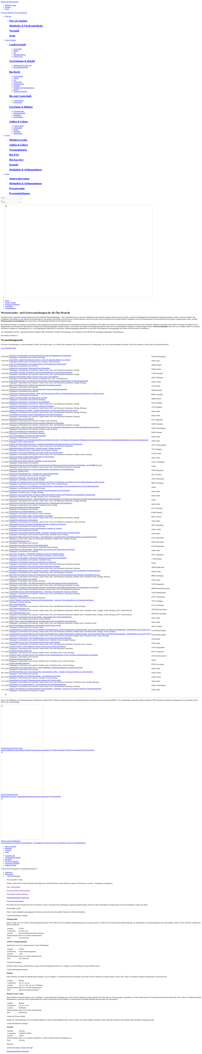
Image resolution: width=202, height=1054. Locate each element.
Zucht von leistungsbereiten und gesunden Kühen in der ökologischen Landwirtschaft (37, 364)
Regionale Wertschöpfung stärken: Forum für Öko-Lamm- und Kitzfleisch (33, 377)
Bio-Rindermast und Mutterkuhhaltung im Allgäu (25, 511)
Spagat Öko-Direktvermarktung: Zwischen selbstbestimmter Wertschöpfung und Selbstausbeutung (41, 469)
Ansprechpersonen (19, 178)
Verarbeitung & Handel (22, 61)
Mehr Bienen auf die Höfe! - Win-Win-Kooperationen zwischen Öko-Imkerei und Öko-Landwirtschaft (43, 583)
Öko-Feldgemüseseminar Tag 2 (19, 613)
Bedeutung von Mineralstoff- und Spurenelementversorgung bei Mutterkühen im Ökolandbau (40, 355)
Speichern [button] (10, 1044)
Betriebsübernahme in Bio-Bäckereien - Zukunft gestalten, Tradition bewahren (35, 448)
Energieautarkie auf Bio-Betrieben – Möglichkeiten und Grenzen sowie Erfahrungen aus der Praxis (42, 549)
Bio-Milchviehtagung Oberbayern (20, 651)
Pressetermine (17, 188)
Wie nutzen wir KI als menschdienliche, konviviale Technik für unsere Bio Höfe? (36, 452)
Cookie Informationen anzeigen (17, 915)
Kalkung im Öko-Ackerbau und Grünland (23, 579)
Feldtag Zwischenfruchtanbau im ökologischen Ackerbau (28, 398)
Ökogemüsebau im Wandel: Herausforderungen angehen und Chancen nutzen (35, 680)
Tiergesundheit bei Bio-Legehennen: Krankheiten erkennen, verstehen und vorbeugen (37, 524)
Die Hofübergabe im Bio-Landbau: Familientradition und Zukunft (31, 516)
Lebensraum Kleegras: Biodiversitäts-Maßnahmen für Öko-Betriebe (31, 457)
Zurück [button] (9, 1048)
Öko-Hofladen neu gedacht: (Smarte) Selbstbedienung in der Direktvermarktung (35, 414)
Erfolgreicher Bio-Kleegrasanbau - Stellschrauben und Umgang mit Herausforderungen (38, 389)
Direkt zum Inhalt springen (10, 2)
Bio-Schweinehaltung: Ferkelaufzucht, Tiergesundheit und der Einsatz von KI (35, 625)
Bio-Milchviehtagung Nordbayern (20, 659)
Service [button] (7, 135)
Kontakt (7, 7)
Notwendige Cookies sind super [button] (17, 894)
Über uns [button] (8, 16)
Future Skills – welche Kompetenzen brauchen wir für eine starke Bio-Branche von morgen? (40, 360)
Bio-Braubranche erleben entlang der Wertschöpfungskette (28, 545)
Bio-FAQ (14, 154)
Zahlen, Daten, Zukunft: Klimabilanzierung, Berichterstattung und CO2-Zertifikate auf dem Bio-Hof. (42, 621)
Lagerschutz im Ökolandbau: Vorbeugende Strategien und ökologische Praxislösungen (38, 558)
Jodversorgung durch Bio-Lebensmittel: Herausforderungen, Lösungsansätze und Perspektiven (40, 503)
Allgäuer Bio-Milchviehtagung (19, 663)
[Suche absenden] (21, 198)
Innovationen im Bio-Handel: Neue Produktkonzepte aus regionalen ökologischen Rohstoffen (40, 638)
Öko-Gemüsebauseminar (17, 604)
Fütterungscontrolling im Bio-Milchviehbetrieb (24, 507)
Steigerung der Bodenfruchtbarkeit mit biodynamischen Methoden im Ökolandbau (36, 423)
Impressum (8, 872)
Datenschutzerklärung (14, 898)
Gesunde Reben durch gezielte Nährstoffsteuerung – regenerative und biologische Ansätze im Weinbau (43, 592)
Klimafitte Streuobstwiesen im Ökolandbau (23, 520)
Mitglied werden (10, 5)
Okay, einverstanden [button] (13, 887)
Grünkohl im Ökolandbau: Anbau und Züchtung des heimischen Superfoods (34, 566)
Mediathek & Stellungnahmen (25, 169)
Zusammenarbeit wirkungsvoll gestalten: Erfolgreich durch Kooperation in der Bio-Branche (39, 490)
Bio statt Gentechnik (20, 96)
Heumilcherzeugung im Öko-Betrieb (21, 419)
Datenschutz (9, 874)
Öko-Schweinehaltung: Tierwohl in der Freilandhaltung (27, 436)
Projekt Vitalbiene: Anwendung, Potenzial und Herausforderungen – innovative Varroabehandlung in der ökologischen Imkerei (51, 600)
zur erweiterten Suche (9, 348)
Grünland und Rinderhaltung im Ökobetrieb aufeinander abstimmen (31, 406)
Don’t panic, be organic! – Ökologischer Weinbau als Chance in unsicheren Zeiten (36, 554)
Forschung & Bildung (21, 107)
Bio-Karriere (16, 159)
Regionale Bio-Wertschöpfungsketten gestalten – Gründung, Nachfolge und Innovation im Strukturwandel (44, 533)
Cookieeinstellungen (13, 876)
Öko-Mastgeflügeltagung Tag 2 (19, 541)
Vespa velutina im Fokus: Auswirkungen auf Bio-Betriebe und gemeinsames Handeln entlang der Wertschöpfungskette (48, 381)
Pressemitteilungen (19, 193)
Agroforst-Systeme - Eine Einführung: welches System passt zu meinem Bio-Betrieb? (37, 646)
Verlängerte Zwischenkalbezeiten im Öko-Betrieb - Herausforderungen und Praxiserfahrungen (40, 617)
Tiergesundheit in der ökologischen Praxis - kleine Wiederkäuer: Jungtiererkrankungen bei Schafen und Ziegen (46, 667)
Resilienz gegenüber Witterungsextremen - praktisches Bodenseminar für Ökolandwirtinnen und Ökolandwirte (45, 444)
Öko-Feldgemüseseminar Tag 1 (19, 608)
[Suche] (2, 200)
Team (12, 35)
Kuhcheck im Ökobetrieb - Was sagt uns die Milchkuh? (27, 478)
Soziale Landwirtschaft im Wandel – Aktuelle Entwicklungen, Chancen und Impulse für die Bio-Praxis (43, 410)
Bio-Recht (14, 72)
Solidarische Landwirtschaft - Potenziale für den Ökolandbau (29, 368)
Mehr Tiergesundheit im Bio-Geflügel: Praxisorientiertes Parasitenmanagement (35, 385)
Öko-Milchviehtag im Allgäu (18, 596)
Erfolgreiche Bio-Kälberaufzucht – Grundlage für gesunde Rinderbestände (34, 474)
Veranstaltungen (18, 149)
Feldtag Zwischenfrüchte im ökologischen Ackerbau (26, 431)
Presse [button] (7, 174)
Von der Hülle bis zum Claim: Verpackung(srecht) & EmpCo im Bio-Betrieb (34, 642)
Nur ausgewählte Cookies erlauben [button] (18, 890)
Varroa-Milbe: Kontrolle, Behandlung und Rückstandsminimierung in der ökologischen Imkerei (40, 372)
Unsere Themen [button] (10, 40)
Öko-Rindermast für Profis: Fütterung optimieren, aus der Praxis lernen (32, 461)
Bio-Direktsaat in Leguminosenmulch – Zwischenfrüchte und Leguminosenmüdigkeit (37, 684)
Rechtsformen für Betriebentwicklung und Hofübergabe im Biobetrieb (32, 562)
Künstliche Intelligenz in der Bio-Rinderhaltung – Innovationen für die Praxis (34, 676)
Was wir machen (18, 20)
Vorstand (14, 30)
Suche (7, 9)
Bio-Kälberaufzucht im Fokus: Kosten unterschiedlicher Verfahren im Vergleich (35, 528)
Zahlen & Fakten (18, 121)
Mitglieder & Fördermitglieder (26, 25)
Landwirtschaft (17, 44)
